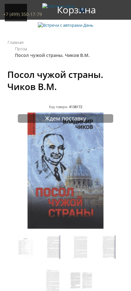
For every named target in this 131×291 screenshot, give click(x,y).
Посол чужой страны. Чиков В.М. (52, 55)
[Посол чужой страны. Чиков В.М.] (65, 227)
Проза (21, 49)
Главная (16, 42)
